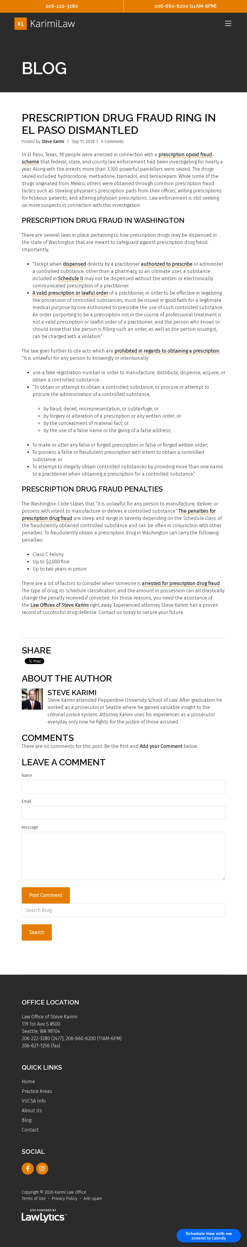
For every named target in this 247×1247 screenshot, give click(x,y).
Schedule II (70, 278)
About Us (32, 1110)
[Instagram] (42, 1169)
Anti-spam (92, 1198)
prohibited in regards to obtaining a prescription (166, 351)
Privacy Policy (64, 1198)
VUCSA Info (34, 1101)
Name (27, 775)
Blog (26, 1120)
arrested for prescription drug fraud (181, 583)
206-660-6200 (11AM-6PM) (185, 6)
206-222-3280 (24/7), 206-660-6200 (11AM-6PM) (72, 1038)
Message (30, 827)
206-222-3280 (61, 6)
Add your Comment (161, 746)
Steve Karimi (53, 141)
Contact (30, 1130)
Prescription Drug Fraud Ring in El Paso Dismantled (119, 123)
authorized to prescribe (166, 264)
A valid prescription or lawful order (70, 293)
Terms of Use (34, 1198)
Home (28, 1081)
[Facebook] (28, 1169)
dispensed (74, 264)
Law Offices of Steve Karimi (59, 605)
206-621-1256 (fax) (41, 1046)
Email (26, 801)
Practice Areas (37, 1091)
